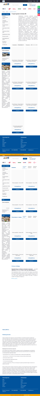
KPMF (3, 139)
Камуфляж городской (30, 167)
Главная (3, 11)
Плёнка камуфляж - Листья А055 (17, 204)
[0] (37, 1)
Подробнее (18, 66)
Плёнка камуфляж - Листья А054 (31, 204)
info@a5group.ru (31, 390)
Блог (21, 143)
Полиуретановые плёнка (5, 25)
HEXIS (3, 385)
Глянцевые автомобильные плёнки (5, 21)
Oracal (3, 140)
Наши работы (23, 146)
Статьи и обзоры (23, 385)
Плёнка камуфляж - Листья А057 (17, 182)
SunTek (3, 143)
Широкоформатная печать (5, 39)
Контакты (22, 147)
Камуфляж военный (35, 167)
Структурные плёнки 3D (12, 11)
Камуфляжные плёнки (6, 34)
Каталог (7, 11)
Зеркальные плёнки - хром (6, 32)
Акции (22, 141)
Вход (34, 1)
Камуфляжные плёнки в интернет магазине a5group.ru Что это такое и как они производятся (23, 270)
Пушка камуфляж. (5, 50)
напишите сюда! (26, 154)
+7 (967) (32, 4)
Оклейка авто (4, 44)
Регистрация (30, 1)
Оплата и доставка (24, 142)
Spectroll (3, 146)
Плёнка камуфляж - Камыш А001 (17, 232)
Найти (25, 158)
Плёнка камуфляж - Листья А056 (31, 182)
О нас (22, 139)
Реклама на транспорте (4, 42)
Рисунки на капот (5, 36)
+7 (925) (32, 5)
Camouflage (4, 142)
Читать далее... (15, 278)
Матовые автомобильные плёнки (5, 17)
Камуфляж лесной (24, 167)
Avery (3, 141)
